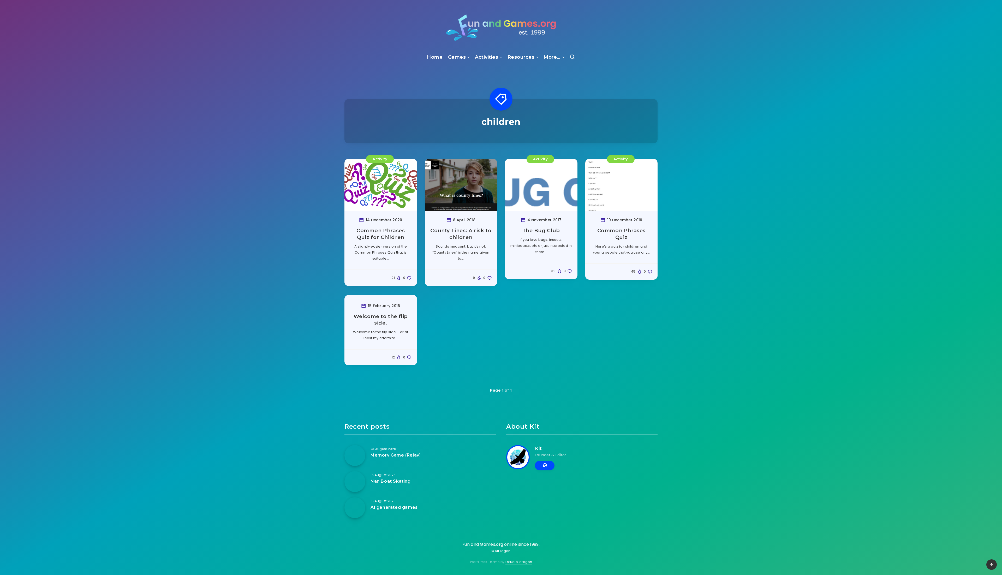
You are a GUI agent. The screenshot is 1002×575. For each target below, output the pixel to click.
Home (435, 57)
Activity (380, 159)
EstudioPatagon (518, 562)
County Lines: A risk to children (460, 233)
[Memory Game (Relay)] (354, 455)
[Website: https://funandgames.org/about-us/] (545, 465)
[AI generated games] (354, 507)
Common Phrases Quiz (621, 233)
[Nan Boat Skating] (354, 481)
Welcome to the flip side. (381, 319)
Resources (521, 57)
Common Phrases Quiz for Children (380, 233)
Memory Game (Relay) (396, 455)
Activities (486, 57)
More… (552, 57)
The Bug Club (541, 230)
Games (457, 57)
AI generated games (394, 507)
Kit (538, 448)
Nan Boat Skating (391, 481)
